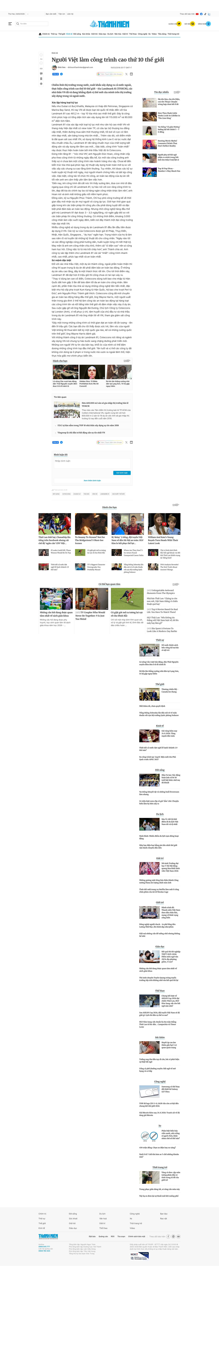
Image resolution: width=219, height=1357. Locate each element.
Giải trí (125, 34)
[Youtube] (197, 14)
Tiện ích (61, 14)
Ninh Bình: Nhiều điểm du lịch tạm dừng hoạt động (159, 837)
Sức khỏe (86, 34)
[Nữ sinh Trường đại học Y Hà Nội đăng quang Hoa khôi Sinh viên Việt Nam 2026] (149, 868)
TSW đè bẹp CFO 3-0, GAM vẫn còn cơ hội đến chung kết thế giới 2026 (159, 1104)
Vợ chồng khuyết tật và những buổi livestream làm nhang (159, 793)
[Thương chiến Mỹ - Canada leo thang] (149, 694)
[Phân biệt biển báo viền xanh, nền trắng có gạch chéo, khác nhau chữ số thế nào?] (149, 1136)
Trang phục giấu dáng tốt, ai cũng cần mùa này (159, 1189)
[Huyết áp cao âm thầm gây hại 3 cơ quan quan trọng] (149, 1047)
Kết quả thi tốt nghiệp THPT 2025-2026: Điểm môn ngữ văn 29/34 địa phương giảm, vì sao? (171, 957)
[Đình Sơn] (54, 67)
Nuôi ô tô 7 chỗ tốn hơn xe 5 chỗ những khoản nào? (159, 1155)
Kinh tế (69, 34)
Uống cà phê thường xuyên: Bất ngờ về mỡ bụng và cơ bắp (157, 1069)
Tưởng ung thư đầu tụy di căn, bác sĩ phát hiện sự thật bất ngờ (159, 1060)
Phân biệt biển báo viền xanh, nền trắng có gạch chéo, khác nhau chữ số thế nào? (171, 1135)
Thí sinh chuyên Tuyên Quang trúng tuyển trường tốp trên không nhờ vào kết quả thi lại (158, 979)
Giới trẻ (94, 34)
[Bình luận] (41, 73)
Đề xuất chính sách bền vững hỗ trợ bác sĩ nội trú (170, 647)
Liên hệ (70, 14)
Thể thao (133, 34)
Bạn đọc (164, 1214)
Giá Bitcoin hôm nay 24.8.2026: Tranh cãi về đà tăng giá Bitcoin (159, 1114)
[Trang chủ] (40, 34)
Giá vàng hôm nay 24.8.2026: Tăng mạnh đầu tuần (169, 733)
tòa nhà (86, 494)
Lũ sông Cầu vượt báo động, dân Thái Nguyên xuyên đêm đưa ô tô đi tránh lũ (158, 663)
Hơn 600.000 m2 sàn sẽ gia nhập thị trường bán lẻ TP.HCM (105, 404)
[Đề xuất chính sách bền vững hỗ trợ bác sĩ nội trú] (149, 650)
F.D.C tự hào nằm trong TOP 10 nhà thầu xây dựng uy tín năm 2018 (88, 425)
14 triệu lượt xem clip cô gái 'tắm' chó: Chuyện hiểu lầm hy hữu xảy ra (159, 802)
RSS (112, 1236)
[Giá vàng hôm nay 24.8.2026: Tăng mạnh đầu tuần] (149, 736)
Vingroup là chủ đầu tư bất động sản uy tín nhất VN (81, 433)
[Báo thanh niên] (109, 24)
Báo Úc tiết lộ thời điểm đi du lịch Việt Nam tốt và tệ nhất (170, 821)
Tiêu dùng (162, 34)
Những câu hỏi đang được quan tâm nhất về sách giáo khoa (158, 969)
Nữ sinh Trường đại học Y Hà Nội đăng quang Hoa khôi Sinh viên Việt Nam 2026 (171, 867)
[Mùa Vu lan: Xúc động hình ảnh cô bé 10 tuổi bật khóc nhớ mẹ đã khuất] (149, 780)
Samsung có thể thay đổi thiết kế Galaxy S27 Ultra (171, 1089)
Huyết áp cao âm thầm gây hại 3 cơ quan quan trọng (169, 1045)
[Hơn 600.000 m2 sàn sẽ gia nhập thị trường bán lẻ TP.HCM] (67, 410)
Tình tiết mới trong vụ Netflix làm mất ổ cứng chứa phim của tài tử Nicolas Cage (159, 890)
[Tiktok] (205, 14)
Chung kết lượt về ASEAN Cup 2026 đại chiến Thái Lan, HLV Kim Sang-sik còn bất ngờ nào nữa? (171, 1001)
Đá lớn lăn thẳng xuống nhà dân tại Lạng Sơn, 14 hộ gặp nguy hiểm (159, 672)
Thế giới (61, 34)
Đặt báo (92, 1236)
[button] (41, 54)
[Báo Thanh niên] (48, 1236)
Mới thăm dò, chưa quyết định (152, 706)
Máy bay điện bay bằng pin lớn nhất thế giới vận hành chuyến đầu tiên (158, 846)
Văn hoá (103, 1218)
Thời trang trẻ (173, 34)
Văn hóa (117, 34)
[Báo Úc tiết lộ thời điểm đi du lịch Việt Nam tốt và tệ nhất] (149, 824)
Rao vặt (163, 1218)
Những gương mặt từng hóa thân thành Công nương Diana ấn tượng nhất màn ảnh (158, 881)
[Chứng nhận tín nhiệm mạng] (139, 1256)
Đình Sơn (62, 67)
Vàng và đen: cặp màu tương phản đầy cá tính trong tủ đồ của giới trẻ (171, 1176)
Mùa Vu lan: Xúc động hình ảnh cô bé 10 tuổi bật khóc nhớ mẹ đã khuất (171, 779)
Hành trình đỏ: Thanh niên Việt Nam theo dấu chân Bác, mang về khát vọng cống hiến (171, 912)
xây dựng (56, 494)
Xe (149, 34)
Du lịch (110, 34)
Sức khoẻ (73, 1218)
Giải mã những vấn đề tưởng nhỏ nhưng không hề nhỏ (159, 934)
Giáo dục (102, 34)
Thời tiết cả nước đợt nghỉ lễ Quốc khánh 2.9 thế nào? (158, 749)
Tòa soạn (121, 1236)
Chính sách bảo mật (136, 1236)
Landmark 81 (104, 494)
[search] (31, 24)
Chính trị (46, 34)
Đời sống (77, 34)
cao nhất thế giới (118, 494)
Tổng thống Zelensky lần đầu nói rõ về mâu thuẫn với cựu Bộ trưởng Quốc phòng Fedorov (159, 714)
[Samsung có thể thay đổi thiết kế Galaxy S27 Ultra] (149, 1091)
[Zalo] (209, 14)
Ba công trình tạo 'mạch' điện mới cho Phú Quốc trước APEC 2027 (157, 758)
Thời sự (54, 34)
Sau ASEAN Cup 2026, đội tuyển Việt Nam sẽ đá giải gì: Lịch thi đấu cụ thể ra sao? (159, 1013)
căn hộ (94, 494)
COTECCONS (66, 494)
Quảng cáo (103, 1236)
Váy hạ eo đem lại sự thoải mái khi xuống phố (158, 1196)
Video (154, 34)
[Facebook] (201, 14)
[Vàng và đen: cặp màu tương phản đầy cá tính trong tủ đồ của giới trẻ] (149, 1177)
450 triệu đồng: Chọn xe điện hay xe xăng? (157, 1147)
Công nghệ (142, 34)
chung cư (77, 494)
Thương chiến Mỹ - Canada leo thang (170, 690)
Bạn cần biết (51, 14)
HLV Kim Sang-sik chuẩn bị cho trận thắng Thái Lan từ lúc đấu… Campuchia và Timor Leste (157, 1024)
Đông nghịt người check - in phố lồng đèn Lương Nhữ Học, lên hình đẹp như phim (157, 925)
